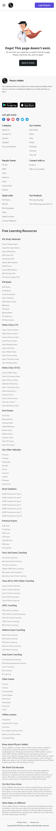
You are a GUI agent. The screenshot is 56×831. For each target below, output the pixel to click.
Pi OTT (4, 710)
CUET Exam (6, 537)
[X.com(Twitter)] (22, 119)
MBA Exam (5, 544)
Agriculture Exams (8, 445)
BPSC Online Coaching (10, 625)
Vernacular (6, 706)
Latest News (6, 484)
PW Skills (5, 458)
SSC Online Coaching (9, 558)
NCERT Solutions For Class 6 (11, 494)
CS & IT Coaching (8, 667)
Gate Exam (6, 526)
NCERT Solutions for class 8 (11, 501)
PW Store (5, 455)
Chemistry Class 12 (8, 402)
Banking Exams (7, 419)
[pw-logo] (5, 81)
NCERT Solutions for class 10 (12, 509)
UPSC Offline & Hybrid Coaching (13, 614)
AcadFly (5, 477)
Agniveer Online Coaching (11, 646)
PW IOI (4, 469)
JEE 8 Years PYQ (7, 255)
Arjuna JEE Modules (9, 251)
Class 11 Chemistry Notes (10, 387)
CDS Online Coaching (9, 639)
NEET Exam (6, 533)
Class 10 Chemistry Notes (11, 376)
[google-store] (10, 105)
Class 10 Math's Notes (9, 373)
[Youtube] (13, 119)
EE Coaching (6, 674)
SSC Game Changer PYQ (10, 277)
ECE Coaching (7, 671)
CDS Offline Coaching (10, 650)
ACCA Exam (6, 699)
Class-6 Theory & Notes (10, 330)
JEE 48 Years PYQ (8, 259)
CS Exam (5, 688)
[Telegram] (27, 119)
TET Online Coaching (9, 565)
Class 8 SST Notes (8, 348)
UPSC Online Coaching (10, 610)
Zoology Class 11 (8, 395)
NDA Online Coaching (10, 635)
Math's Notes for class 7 (10, 334)
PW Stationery (7, 316)
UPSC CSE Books (8, 298)
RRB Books (5, 305)
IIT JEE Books (6, 291)
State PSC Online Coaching (11, 618)
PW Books (5, 480)
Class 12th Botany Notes (10, 406)
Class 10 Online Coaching (11, 593)
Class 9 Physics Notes (9, 355)
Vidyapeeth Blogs (8, 738)
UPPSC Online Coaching (10, 621)
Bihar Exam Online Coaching (12, 572)
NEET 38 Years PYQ (8, 273)
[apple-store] (27, 105)
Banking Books (7, 313)
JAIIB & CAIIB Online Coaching (13, 569)
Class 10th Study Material (11, 248)
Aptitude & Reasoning (9, 384)
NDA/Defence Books (9, 302)
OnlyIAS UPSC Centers (10, 723)
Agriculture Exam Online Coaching (14, 576)
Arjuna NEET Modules (9, 270)
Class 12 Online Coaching (11, 586)
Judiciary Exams (7, 437)
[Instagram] (8, 119)
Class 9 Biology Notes (9, 363)
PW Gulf (5, 466)
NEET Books (6, 287)
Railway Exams (7, 430)
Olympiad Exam (7, 691)
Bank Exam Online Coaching (12, 561)
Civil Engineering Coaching (11, 660)
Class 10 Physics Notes (10, 380)
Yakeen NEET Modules (9, 262)
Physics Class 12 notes (9, 398)
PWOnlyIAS (6, 462)
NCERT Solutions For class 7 (11, 498)
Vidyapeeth (6, 720)
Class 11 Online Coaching (11, 590)
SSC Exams (6, 416)
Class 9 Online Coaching (10, 597)
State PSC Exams (8, 441)
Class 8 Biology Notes (9, 344)
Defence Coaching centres (11, 734)
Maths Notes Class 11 (9, 391)
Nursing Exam (7, 548)
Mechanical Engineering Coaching (14, 663)
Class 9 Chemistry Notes (10, 359)
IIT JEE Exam (6, 529)
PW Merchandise (8, 320)
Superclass (6, 727)
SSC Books (6, 309)
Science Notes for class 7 (10, 337)
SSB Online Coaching (9, 642)
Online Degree (7, 695)
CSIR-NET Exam (7, 540)
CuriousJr (5, 473)
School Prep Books (8, 294)
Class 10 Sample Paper (10, 244)
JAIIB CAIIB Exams (8, 427)
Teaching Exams (7, 423)
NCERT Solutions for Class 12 (12, 516)
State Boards (6, 702)
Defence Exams (7, 434)
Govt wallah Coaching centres (12, 731)
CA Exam (5, 684)
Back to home (28, 63)
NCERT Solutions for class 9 (11, 505)
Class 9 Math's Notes (9, 352)
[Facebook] (3, 119)
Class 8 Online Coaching (10, 601)
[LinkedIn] (17, 119)
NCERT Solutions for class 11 (11, 512)
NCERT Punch (7, 266)
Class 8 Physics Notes (9, 341)
